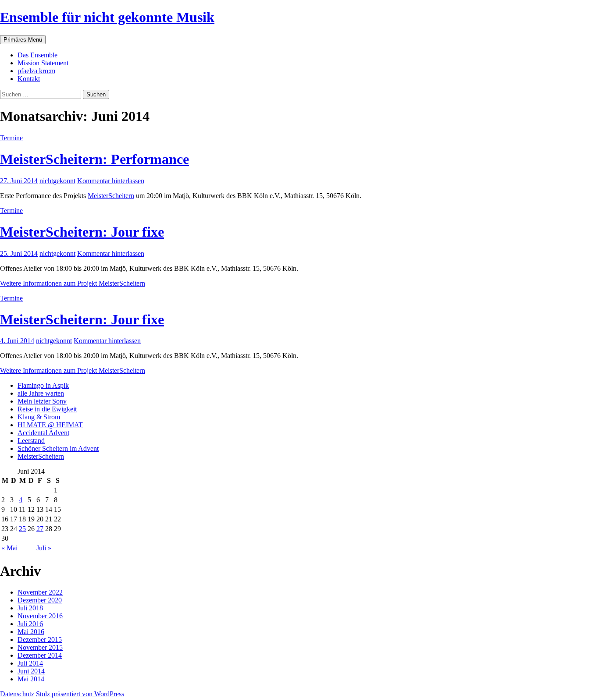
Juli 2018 (30, 608)
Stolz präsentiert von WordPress (80, 694)
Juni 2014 (31, 671)
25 (22, 528)
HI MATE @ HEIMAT (50, 425)
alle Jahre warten (41, 393)
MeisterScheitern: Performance (94, 159)
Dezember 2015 (40, 639)
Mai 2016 (31, 631)
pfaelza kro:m (36, 70)
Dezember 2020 (40, 600)
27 (39, 528)
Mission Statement (43, 63)
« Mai (9, 548)
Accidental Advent (43, 432)
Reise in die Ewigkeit (47, 409)
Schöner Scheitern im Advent (58, 448)
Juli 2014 (30, 663)
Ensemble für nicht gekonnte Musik (107, 17)
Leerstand (31, 440)
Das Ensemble (37, 55)
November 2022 (40, 592)
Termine (11, 138)
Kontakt (29, 78)
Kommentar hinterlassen (110, 180)
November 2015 (40, 647)
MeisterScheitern (111, 195)
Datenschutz (17, 694)
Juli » (43, 548)
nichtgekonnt (57, 180)
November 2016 (40, 616)
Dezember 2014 (40, 655)
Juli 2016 (30, 623)
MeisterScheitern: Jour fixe (82, 232)
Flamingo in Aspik (43, 385)
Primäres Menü (23, 39)
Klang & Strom (39, 417)
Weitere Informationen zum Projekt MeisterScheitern (72, 283)
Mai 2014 (31, 679)
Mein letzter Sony (42, 401)
